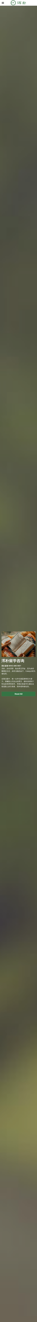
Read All (18, 694)
